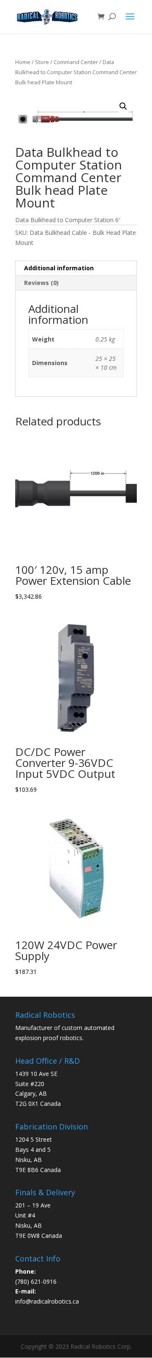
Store (42, 62)
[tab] (76, 268)
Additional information (59, 268)
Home (22, 62)
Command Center (76, 62)
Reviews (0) (41, 283)
